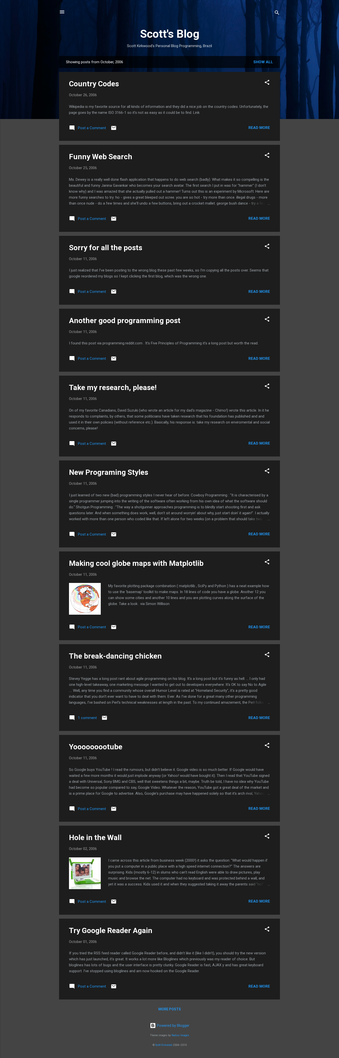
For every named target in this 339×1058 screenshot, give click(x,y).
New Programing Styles (108, 472)
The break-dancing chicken (115, 656)
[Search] (277, 13)
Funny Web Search (100, 156)
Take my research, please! (113, 387)
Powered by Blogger (172, 1025)
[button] (267, 83)
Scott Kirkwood (163, 1045)
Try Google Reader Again (110, 930)
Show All (263, 62)
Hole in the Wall (95, 837)
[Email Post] (114, 129)
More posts (169, 1009)
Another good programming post (124, 320)
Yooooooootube (95, 746)
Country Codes (94, 83)
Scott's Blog (169, 33)
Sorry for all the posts (105, 247)
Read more (259, 127)
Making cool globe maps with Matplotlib (136, 563)
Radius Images (180, 1035)
